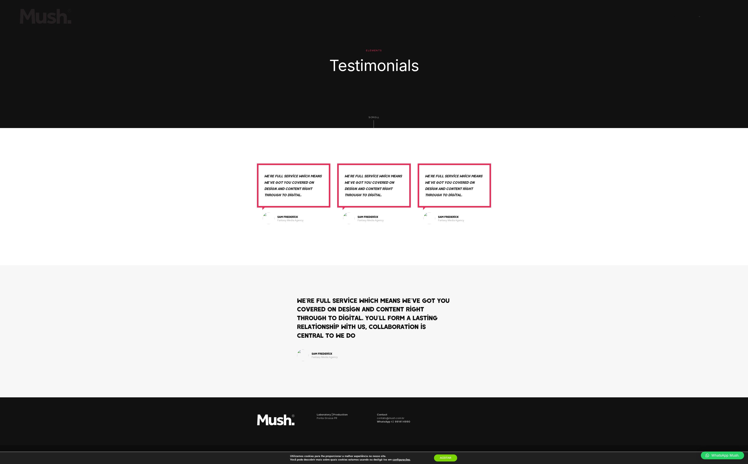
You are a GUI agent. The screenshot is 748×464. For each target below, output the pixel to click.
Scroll (374, 117)
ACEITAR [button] (445, 458)
